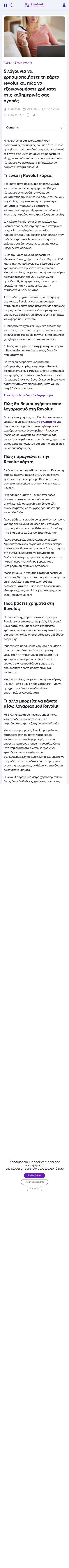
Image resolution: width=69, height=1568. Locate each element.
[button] (34, 115)
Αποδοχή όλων (34, 1175)
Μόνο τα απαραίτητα (34, 1181)
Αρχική (8, 62)
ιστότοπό (52, 528)
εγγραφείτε (48, 422)
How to (27, 62)
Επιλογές (34, 1188)
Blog (18, 62)
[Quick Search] (11, 5)
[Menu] (5, 5)
